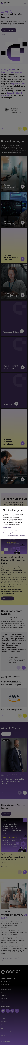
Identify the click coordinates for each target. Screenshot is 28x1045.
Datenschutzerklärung (12, 535)
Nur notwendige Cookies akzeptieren (13, 533)
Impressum (22, 535)
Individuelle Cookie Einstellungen (12, 530)
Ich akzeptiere (7, 527)
